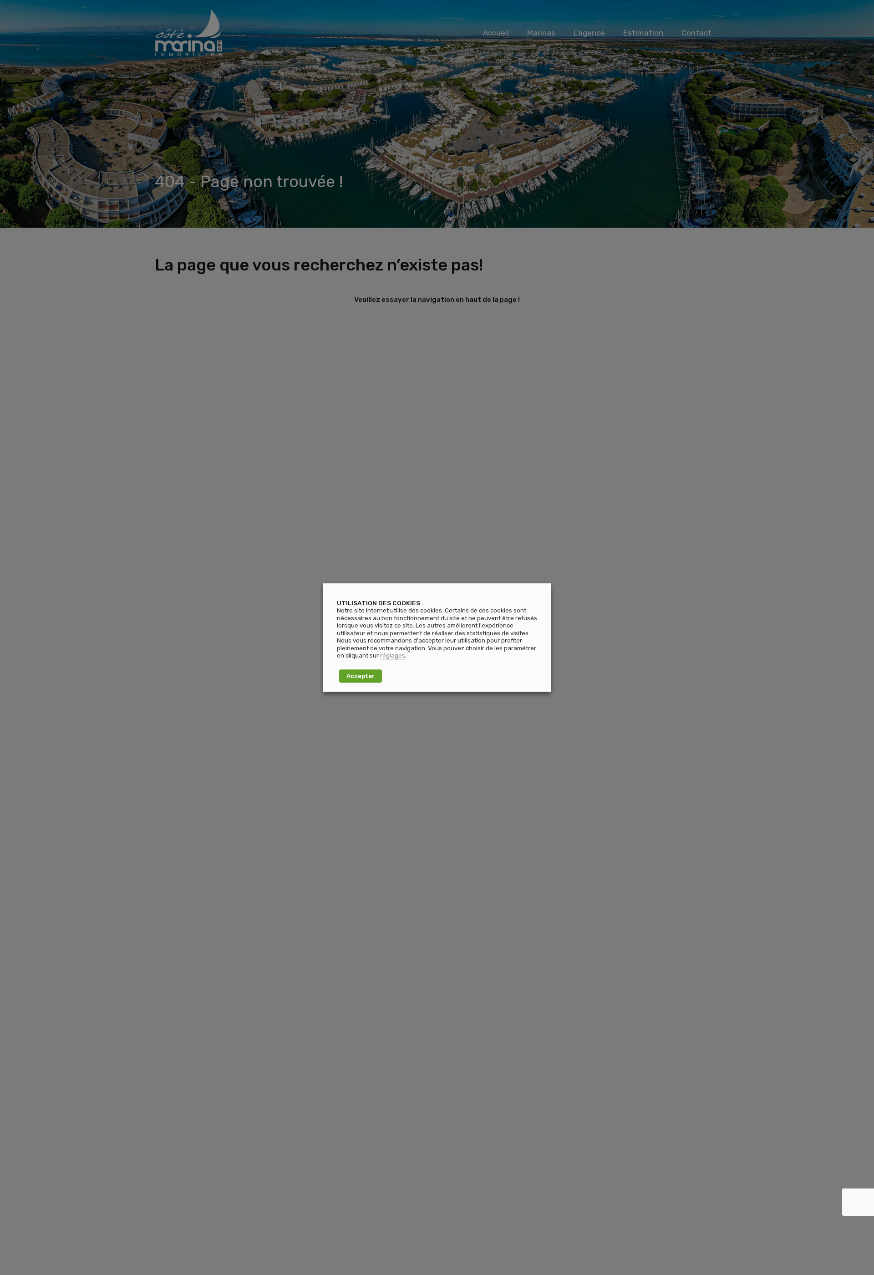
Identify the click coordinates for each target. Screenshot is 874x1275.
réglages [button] (392, 655)
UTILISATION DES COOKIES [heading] (378, 603)
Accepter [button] (360, 676)
